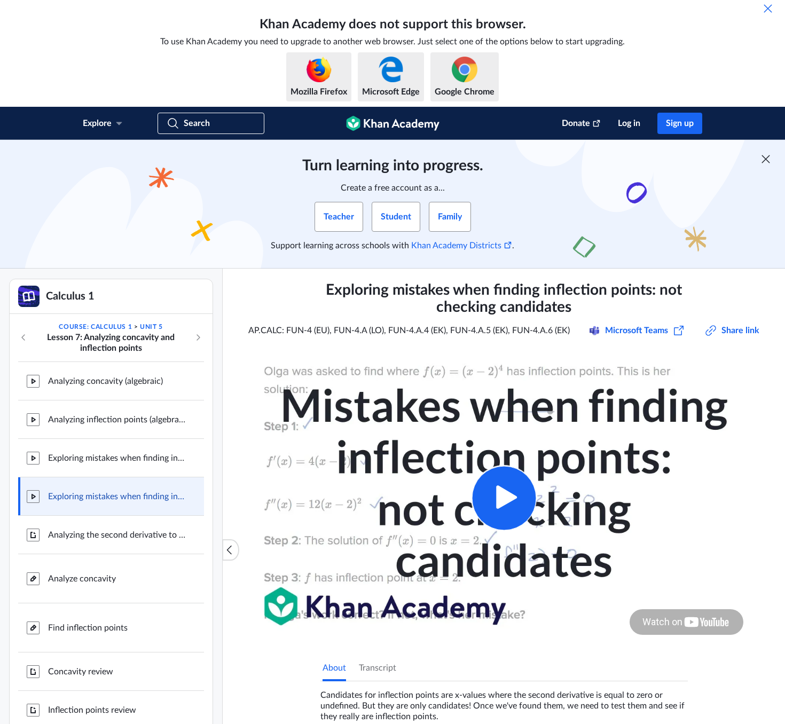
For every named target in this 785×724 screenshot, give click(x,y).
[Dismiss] (767, 8)
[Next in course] (198, 337)
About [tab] (334, 668)
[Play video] (504, 498)
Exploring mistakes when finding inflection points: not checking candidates (117, 496)
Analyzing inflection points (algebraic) (117, 419)
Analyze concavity (82, 579)
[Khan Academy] (392, 123)
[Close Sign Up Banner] (765, 159)
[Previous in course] (23, 337)
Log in (629, 123)
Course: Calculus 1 (95, 327)
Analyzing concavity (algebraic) (105, 381)
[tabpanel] (504, 701)
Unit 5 (151, 327)
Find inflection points (88, 628)
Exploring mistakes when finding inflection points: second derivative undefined (117, 458)
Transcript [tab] (377, 668)
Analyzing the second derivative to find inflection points (117, 535)
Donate (576, 123)
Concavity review (80, 671)
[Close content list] (230, 550)
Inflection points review (92, 710)
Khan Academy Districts (456, 245)
